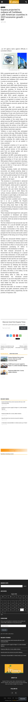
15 (21, 604)
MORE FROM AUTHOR (14, 353)
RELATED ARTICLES (4, 353)
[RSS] (15, 693)
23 (25, 607)
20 (14, 607)
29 (21, 609)
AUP (13, 698)
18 (6, 607)
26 (10, 609)
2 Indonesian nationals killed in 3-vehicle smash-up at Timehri (14, 422)
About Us (17, 698)
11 (6, 604)
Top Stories (3, 7)
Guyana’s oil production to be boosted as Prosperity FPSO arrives (7, 348)
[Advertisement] (14, 35)
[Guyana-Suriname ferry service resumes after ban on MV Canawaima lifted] (4, 359)
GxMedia (14, 700)
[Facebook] (12, 693)
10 (2, 604)
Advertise (9, 698)
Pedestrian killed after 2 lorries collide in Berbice (11, 413)
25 (6, 609)
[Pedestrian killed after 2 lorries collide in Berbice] (4, 372)
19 (10, 607)
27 (14, 609)
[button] (26, 2)
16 (25, 604)
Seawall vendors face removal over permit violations (12, 418)
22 (21, 607)
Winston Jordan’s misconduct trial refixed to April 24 (21, 348)
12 (10, 604)
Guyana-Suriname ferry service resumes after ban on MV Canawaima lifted (16, 359)
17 (2, 607)
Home (5, 698)
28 (18, 609)
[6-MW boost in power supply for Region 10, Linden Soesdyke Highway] (4, 365)
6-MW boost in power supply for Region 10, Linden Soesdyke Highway (14, 408)
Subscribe (23, 328)
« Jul (2, 614)
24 (2, 609)
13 (14, 604)
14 (18, 604)
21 (18, 607)
